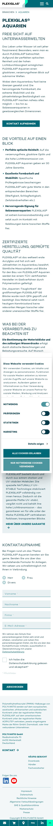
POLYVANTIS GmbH (33, 818)
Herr (10, 577)
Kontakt (8, 750)
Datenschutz (26, 794)
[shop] (14, 823)
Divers (12, 582)
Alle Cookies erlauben (26, 453)
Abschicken (14, 686)
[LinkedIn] (6, 781)
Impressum (26, 791)
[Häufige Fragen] (32, 823)
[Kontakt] (4, 823)
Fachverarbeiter (36, 768)
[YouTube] (14, 781)
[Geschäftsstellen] (23, 823)
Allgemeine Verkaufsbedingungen (26, 801)
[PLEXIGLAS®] (11, 3)
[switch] (45, 413)
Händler (32, 764)
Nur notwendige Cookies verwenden (26, 464)
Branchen (8, 12)
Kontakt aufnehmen (21, 123)
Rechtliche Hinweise (26, 798)
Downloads (33, 761)
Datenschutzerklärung (13, 651)
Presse (26, 812)
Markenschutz (26, 808)
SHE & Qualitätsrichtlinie (26, 805)
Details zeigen (36, 443)
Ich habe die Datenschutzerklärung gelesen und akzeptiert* (28, 663)
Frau (30, 577)
